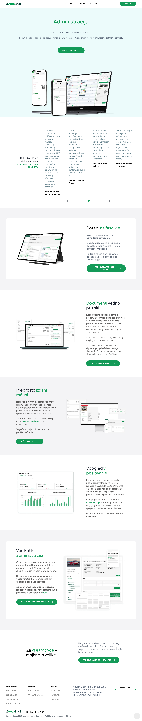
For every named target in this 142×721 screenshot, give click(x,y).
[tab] (89, 201)
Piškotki (69, 716)
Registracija (125, 688)
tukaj (45, 592)
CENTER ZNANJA (34, 691)
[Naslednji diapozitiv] (110, 201)
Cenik (82, 3)
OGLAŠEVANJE (12, 695)
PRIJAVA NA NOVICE (36, 695)
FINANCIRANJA (12, 699)
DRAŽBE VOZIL (11, 691)
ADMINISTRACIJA (13, 703)
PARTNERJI (55, 699)
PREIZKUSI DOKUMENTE (101, 363)
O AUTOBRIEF (56, 691)
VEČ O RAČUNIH (28, 441)
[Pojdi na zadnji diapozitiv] (67, 201)
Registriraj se (69, 50)
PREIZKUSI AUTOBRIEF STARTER (104, 268)
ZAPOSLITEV (55, 695)
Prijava (128, 4)
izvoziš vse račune (30, 421)
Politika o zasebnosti (54, 716)
